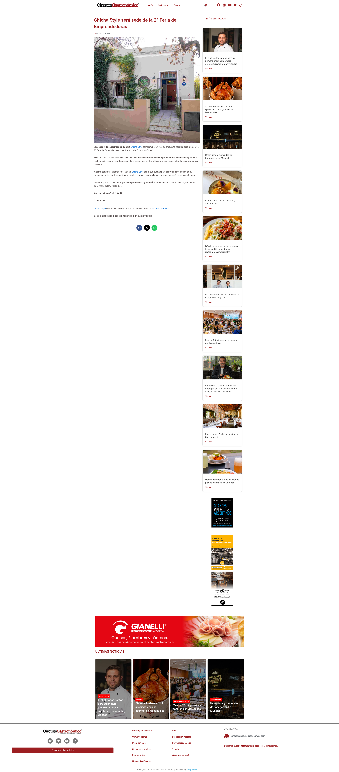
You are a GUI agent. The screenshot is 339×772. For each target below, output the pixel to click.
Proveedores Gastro (181, 743)
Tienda (177, 5)
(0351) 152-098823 (161, 208)
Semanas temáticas (141, 749)
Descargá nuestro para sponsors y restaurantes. (251, 746)
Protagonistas (139, 743)
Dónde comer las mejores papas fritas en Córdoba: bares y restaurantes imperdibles (221, 249)
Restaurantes (104, 696)
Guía (150, 5)
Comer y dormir (139, 737)
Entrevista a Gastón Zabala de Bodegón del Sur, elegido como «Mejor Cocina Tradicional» (221, 388)
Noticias (162, 5)
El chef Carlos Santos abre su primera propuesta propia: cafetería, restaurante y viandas (221, 61)
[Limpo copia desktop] (222, 552)
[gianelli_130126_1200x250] (169, 631)
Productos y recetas (181, 737)
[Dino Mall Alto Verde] (222, 588)
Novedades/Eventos (181, 701)
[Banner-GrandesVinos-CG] (222, 512)
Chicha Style (136, 147)
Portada (139, 700)
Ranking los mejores (142, 730)
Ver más (208, 68)
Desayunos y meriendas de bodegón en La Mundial (224, 707)
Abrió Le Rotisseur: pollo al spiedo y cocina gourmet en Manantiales (219, 109)
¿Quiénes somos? (180, 755)
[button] (139, 228)
